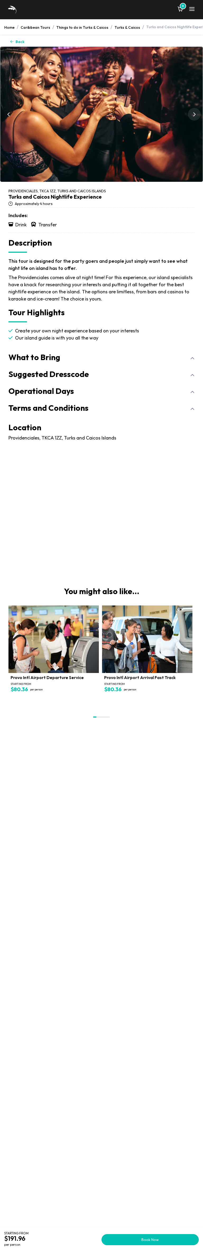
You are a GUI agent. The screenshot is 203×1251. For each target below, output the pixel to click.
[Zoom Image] (101, 114)
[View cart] (180, 10)
